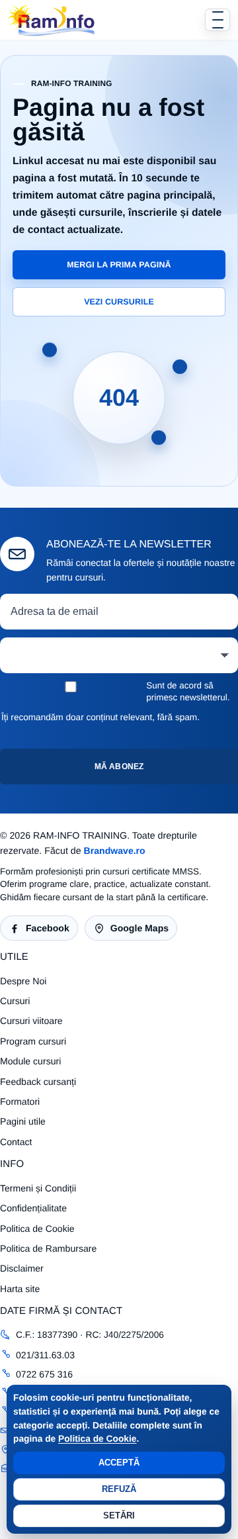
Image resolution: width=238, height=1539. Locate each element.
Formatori (20, 1101)
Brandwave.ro (114, 850)
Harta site (20, 1288)
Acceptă (119, 1463)
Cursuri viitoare (31, 1020)
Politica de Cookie (97, 1439)
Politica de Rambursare (48, 1248)
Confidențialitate (33, 1208)
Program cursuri (33, 1041)
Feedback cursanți (38, 1081)
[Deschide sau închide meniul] (217, 20)
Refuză (119, 1489)
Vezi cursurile (119, 301)
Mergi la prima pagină (119, 264)
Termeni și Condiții (38, 1188)
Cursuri (15, 1001)
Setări (119, 1515)
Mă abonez (119, 766)
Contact (16, 1142)
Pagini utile (23, 1121)
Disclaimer (22, 1268)
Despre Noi (23, 981)
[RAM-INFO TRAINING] (51, 20)
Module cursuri (30, 1061)
